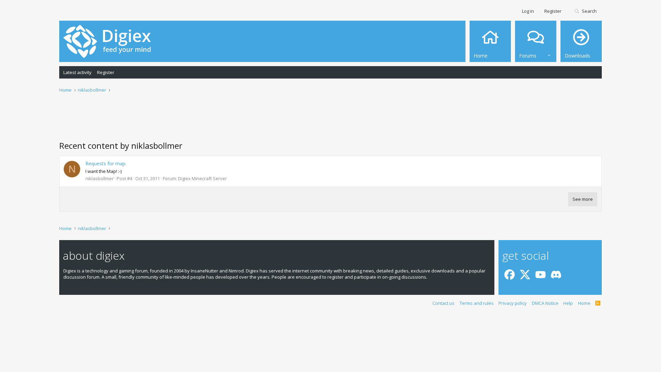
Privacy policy (513, 303)
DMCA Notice (545, 303)
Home (584, 303)
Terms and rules (477, 303)
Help (568, 303)
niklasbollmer (99, 178)
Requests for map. (105, 163)
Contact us (443, 303)
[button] (549, 54)
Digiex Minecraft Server (202, 178)
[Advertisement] (330, 120)
